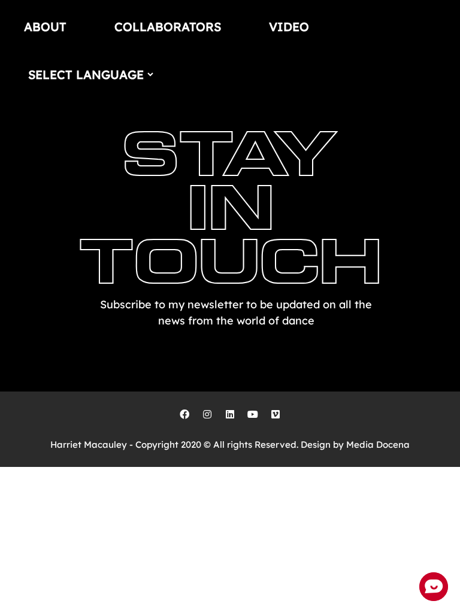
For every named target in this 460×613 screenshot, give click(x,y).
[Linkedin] (230, 414)
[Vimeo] (275, 414)
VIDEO (289, 26)
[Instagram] (207, 414)
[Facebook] (184, 414)
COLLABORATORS (167, 26)
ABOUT (45, 26)
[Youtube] (253, 414)
